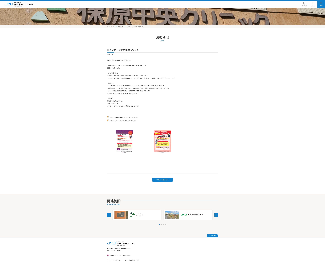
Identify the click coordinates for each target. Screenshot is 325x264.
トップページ (110, 27)
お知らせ (120, 27)
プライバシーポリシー (115, 260)
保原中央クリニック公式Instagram (119, 255)
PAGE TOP (213, 236)
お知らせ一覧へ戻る (162, 180)
